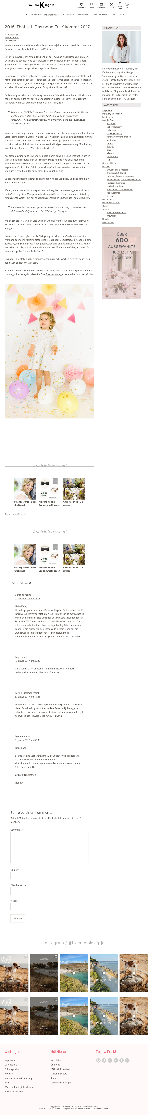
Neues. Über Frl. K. (12, 37)
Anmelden (107, 1108)
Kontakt (111, 7)
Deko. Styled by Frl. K (112, 113)
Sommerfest (112, 156)
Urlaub (105, 219)
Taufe (109, 159)
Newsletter (101, 7)
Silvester (111, 153)
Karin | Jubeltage (23, 693)
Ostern (110, 143)
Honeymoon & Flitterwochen (120, 189)
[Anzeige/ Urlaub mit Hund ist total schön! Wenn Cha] (134, 973)
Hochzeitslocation (115, 186)
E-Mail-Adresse (19, 885)
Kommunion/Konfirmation (119, 136)
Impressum (10, 1060)
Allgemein (107, 110)
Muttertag (111, 140)
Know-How (111, 215)
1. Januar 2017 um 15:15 (27, 598)
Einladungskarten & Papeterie (120, 176)
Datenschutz (11, 1064)
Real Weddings (113, 192)
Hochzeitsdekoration (116, 183)
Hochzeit (106, 166)
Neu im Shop (108, 199)
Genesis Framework (85, 1108)
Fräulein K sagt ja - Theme (64, 1108)
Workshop (36, 14)
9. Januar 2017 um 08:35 (27, 740)
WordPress (98, 1108)
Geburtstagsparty (114, 126)
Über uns (55, 1064)
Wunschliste (81, 7)
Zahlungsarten (12, 1069)
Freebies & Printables (116, 212)
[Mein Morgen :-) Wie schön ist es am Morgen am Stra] (104, 973)
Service (105, 209)
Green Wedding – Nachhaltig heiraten (124, 179)
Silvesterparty (53, 274)
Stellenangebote (59, 1073)
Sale (122, 14)
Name (14, 869)
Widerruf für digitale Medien (19, 1087)
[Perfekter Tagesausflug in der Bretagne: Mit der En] (74, 973)
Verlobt (110, 196)
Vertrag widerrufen (14, 1091)
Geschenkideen (109, 163)
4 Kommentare (10, 40)
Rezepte (110, 146)
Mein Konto (120, 7)
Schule (110, 150)
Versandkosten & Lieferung (18, 1078)
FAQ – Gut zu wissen (61, 1069)
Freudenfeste (108, 120)
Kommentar (17, 829)
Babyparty (111, 123)
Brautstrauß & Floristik (117, 173)
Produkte (67, 14)
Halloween (111, 130)
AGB (7, 1082)
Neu (26, 14)
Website (14, 900)
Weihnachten (108, 222)
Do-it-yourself (108, 117)
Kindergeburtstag (114, 133)
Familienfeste (100, 14)
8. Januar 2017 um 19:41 (27, 696)
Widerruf (9, 1073)
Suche (91, 7)
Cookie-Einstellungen (61, 1082)
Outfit (105, 206)
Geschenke (82, 14)
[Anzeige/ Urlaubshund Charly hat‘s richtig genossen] (14, 973)
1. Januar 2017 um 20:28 (27, 660)
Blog (115, 14)
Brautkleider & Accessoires (119, 169)
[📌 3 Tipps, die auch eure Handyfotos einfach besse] (44, 973)
